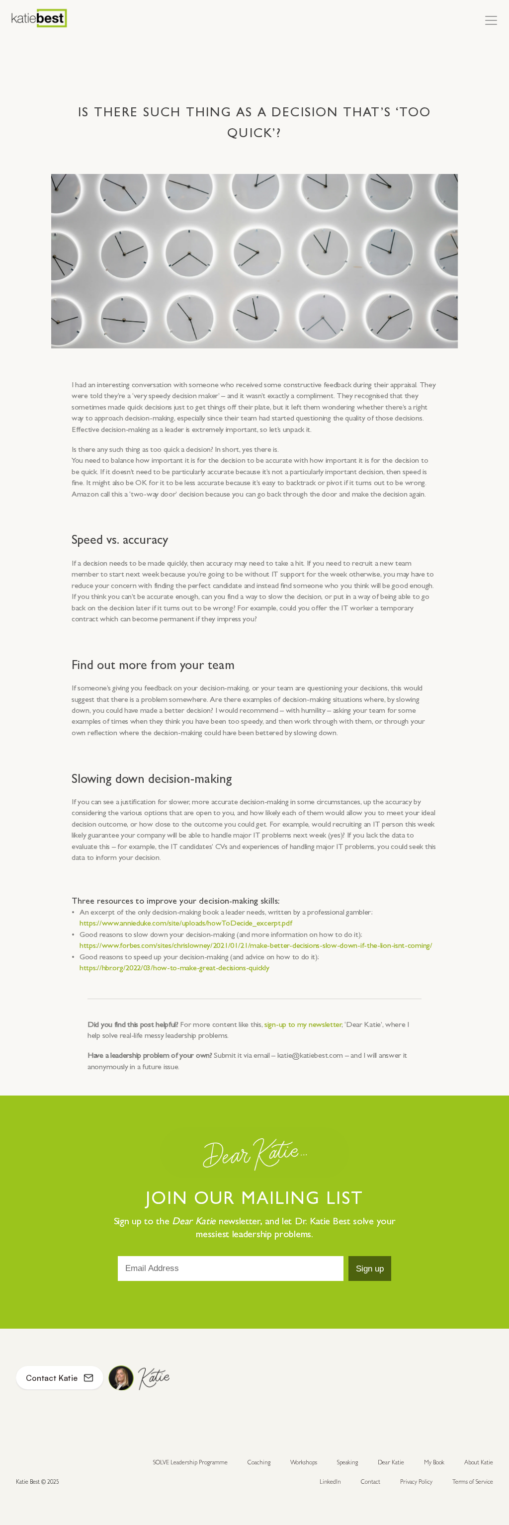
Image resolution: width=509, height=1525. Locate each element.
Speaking (347, 1462)
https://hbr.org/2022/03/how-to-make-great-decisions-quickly (174, 967)
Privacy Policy (416, 1481)
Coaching (259, 1462)
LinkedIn (330, 1481)
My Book (434, 1462)
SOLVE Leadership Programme (190, 1462)
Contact (370, 1481)
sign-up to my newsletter (302, 1024)
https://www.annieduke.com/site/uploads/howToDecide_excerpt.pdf (186, 923)
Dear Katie (391, 1462)
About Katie (478, 1462)
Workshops (303, 1462)
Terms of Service (472, 1481)
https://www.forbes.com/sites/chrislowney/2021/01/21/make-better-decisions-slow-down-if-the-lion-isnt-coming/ (256, 945)
